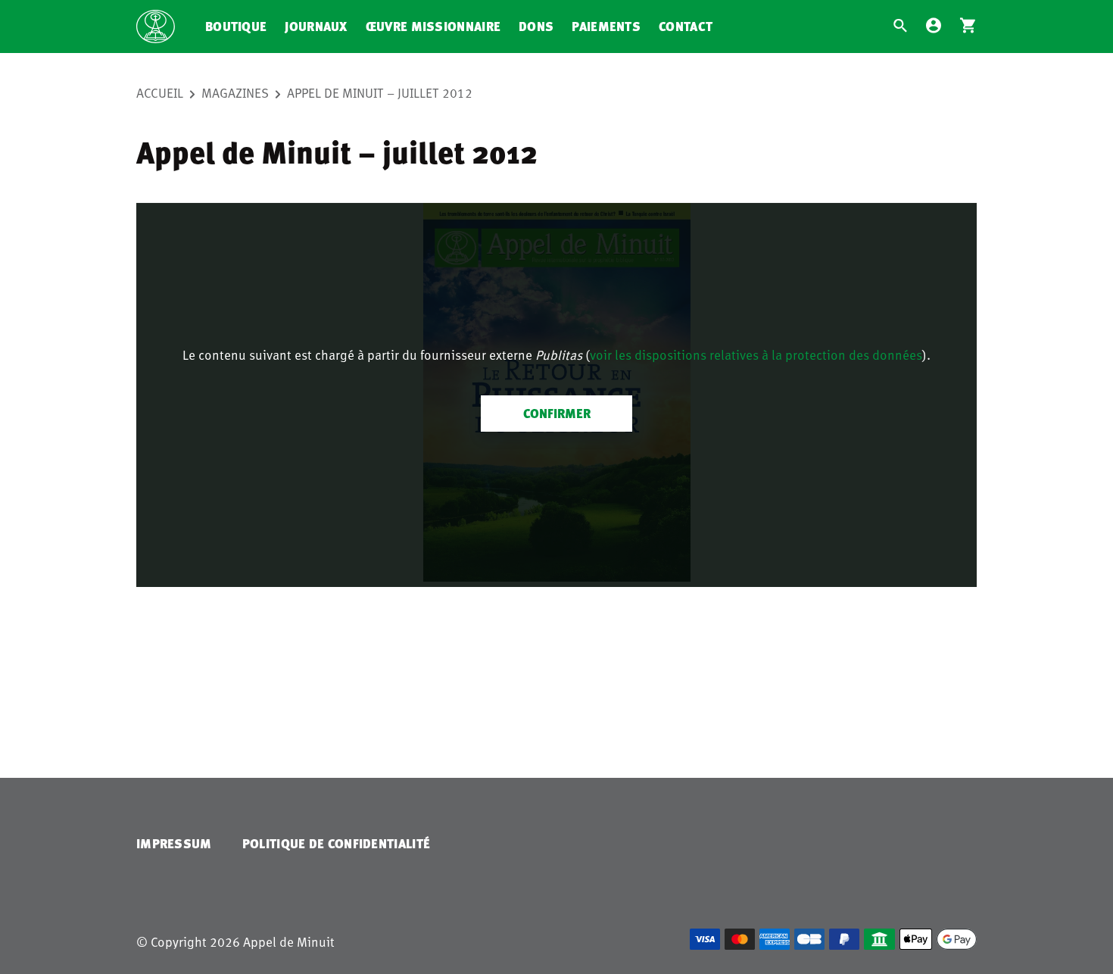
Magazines (235, 92)
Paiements (606, 26)
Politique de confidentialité (336, 843)
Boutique (236, 26)
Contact (685, 26)
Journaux (316, 26)
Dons (536, 26)
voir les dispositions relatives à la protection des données (756, 354)
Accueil (159, 92)
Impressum (174, 843)
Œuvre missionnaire (433, 26)
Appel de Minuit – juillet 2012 (379, 92)
